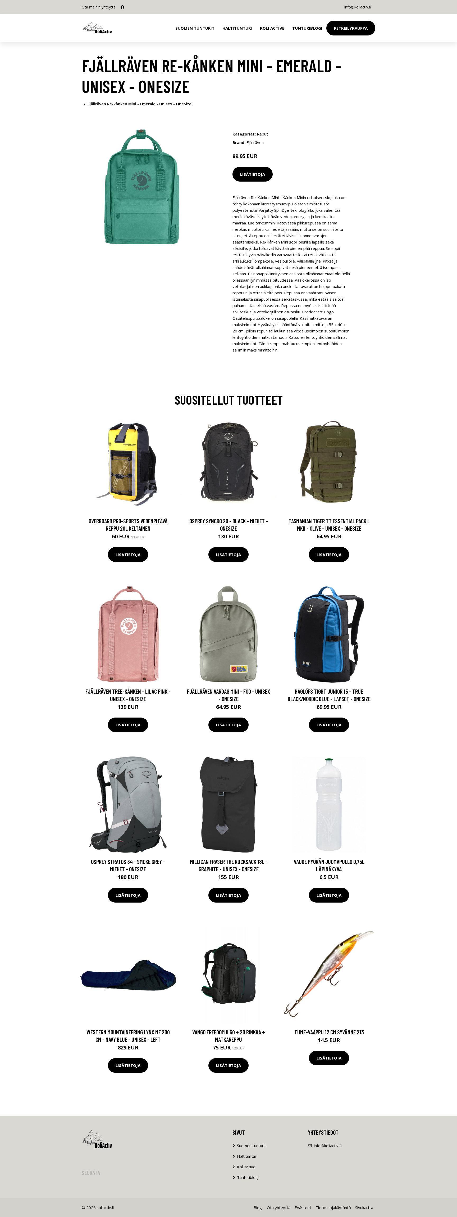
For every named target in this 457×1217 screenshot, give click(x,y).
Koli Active (272, 28)
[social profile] (122, 7)
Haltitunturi (237, 28)
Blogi (258, 1207)
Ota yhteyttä (278, 1207)
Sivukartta (364, 1207)
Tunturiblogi (307, 28)
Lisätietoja (252, 174)
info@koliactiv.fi (357, 7)
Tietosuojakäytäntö (333, 1207)
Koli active (246, 1166)
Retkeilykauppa (351, 28)
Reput (262, 134)
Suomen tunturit (194, 28)
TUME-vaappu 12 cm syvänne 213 (329, 1032)
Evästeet (303, 1207)
